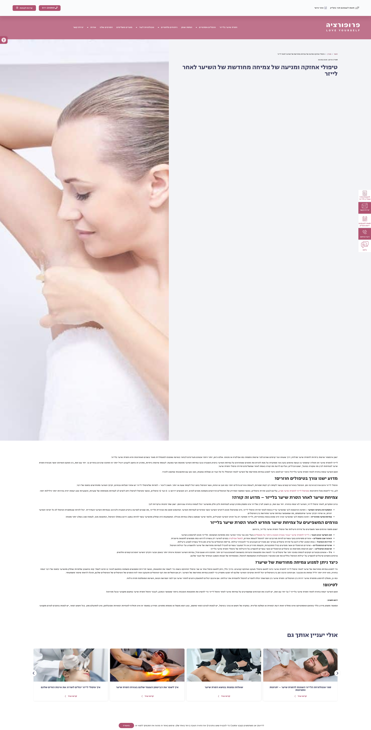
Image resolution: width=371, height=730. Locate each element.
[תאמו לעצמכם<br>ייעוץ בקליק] (364, 218)
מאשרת (126, 725)
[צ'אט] (364, 244)
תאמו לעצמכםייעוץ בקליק (365, 224)
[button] (4, 40)
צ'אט (365, 249)
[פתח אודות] (88, 27)
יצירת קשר (365, 210)
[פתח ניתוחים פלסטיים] (158, 27)
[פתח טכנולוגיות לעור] (136, 27)
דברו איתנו (365, 236)
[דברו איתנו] (364, 232)
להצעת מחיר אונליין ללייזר (364, 198)
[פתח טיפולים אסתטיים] (196, 27)
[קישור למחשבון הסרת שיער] (365, 205)
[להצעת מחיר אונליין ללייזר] (365, 193)
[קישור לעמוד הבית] (343, 27)
